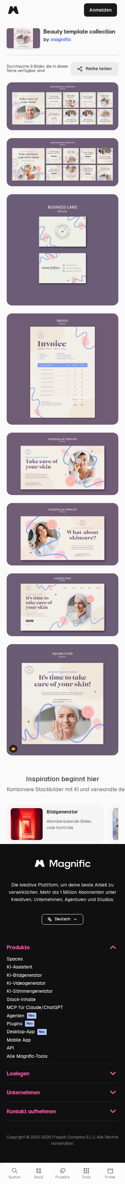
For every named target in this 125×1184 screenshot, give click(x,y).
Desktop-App (26, 1032)
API (10, 1048)
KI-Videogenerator (26, 983)
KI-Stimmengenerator (30, 991)
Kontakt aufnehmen (31, 1111)
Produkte (18, 947)
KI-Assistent (19, 967)
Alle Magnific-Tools (27, 1056)
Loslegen (18, 1073)
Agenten (21, 1016)
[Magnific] (13, 10)
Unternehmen (23, 1092)
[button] (62, 919)
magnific (61, 39)
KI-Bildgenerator (24, 975)
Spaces (15, 959)
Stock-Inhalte (21, 999)
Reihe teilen (99, 68)
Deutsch (62, 919)
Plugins (20, 1024)
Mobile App (19, 1040)
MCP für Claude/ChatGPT (35, 1007)
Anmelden (100, 10)
